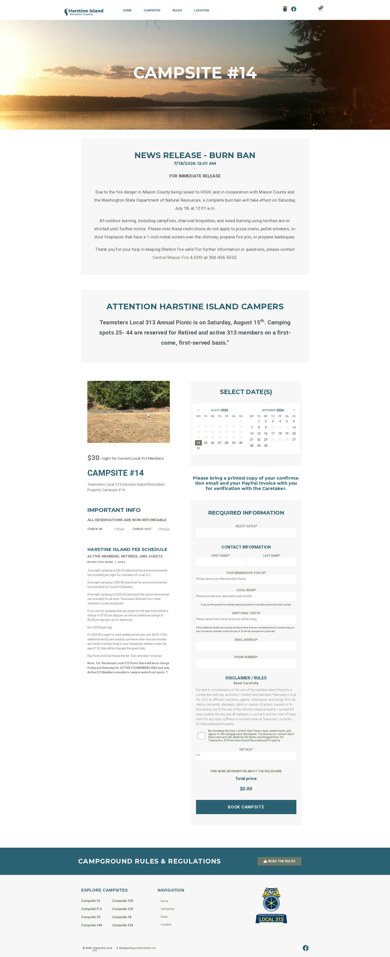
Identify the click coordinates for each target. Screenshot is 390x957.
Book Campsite (246, 807)
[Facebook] (293, 9)
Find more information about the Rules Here (246, 771)
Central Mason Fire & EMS (178, 257)
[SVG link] (84, 12)
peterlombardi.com (145, 948)
